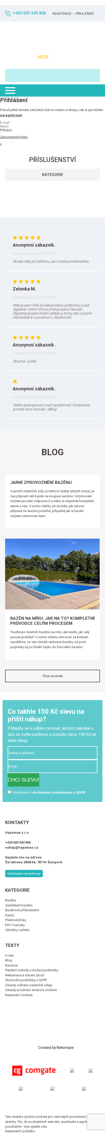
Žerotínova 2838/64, (21, 862)
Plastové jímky (15, 920)
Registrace (61, 13)
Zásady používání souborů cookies (31, 990)
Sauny (9, 915)
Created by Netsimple (56, 1048)
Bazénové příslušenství (22, 910)
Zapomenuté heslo (14, 137)
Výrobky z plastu (17, 930)
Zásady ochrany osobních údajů (28, 985)
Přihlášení (85, 13)
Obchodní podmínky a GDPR (26, 980)
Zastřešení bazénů (18, 905)
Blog (8, 960)
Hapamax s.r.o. (17, 832)
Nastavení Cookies (19, 995)
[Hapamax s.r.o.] (52, 35)
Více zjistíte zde (35, 1126)
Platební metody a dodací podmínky (31, 970)
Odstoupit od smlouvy (24, 873)
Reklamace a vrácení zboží (24, 975)
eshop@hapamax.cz (21, 847)
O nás (9, 955)
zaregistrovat (11, 115)
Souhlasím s (49, 792)
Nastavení (12, 1131)
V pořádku (27, 1131)
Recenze (11, 965)
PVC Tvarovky (15, 925)
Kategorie (52, 174)
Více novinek (53, 676)
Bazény (10, 900)
